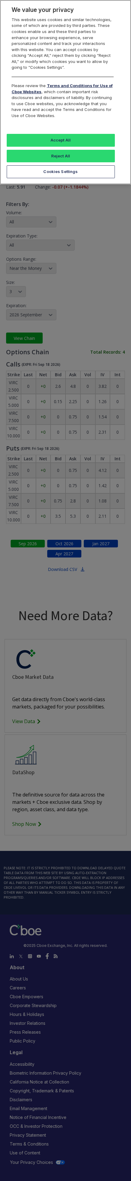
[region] (65, 92)
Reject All (60, 155)
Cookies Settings (60, 171)
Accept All (61, 140)
